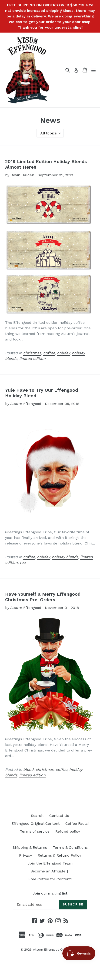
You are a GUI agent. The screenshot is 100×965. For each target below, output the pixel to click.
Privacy (25, 855)
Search (37, 815)
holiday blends (65, 557)
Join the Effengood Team (50, 863)
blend (28, 769)
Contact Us (59, 815)
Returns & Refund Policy (59, 855)
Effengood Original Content (35, 823)
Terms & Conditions (70, 847)
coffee (49, 353)
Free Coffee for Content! (50, 879)
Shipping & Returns (30, 847)
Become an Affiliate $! (50, 871)
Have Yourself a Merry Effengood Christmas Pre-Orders (42, 596)
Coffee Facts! (77, 823)
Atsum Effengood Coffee (51, 949)
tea (23, 562)
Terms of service (35, 831)
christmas (32, 353)
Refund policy (67, 831)
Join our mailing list (50, 893)
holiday (63, 353)
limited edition (32, 358)
